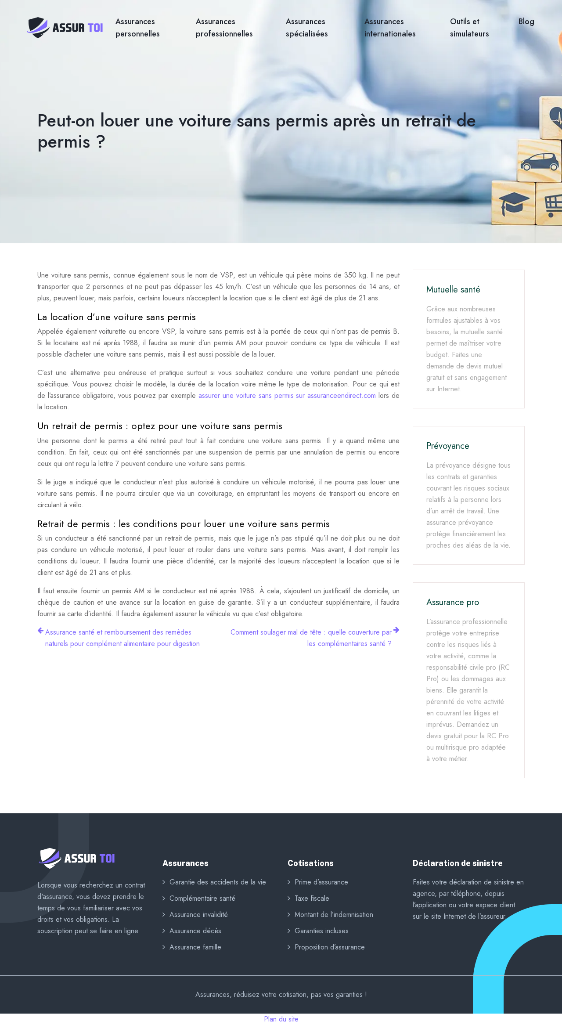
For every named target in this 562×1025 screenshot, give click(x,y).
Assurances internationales (390, 28)
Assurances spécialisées (307, 28)
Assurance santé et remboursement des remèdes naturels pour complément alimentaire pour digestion (122, 638)
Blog (526, 21)
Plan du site (281, 1019)
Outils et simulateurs (469, 28)
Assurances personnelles (137, 28)
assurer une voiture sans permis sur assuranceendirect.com (287, 395)
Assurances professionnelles (224, 28)
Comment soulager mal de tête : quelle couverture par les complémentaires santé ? (311, 638)
